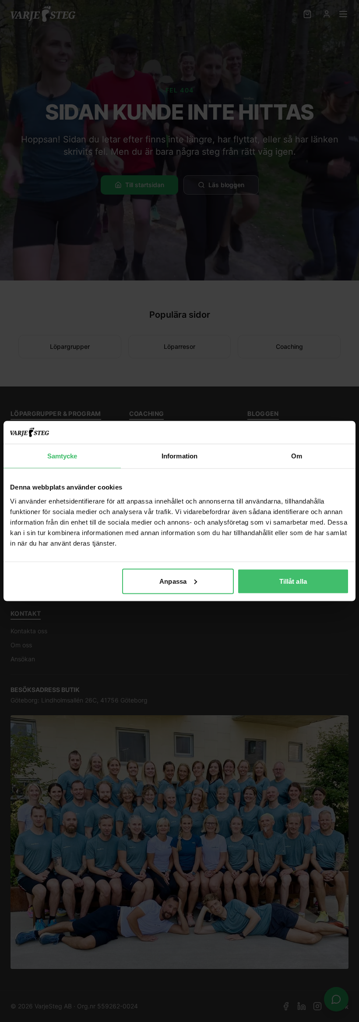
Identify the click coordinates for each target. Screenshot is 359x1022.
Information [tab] (179, 456)
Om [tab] (296, 456)
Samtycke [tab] (62, 456)
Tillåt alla (293, 581)
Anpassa (173, 581)
